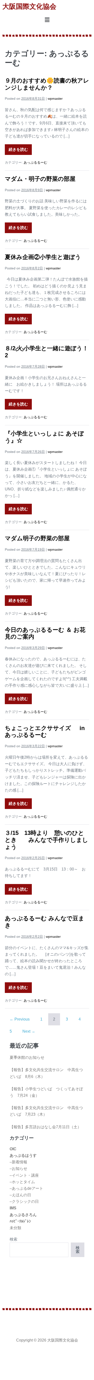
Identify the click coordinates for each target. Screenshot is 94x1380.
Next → (28, 1031)
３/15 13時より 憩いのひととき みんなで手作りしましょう (46, 840)
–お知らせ (18, 1169)
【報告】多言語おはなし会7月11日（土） (45, 1127)
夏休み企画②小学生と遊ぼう (43, 257)
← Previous (20, 1019)
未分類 (15, 1228)
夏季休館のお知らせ (27, 1057)
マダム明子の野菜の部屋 (37, 538)
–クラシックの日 (24, 1201)
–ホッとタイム (22, 1182)
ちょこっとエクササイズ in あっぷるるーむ (45, 731)
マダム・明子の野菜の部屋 (40, 178)
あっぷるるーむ (35, 162)
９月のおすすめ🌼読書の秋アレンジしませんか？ (47, 84)
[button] (47, 20)
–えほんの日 (20, 1195)
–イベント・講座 (24, 1175)
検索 (13, 1239)
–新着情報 (18, 1162)
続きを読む (18, 148)
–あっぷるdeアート (26, 1188)
